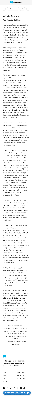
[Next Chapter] (28, 9)
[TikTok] (24, 388)
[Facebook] (7, 388)
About (5, 375)
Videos (5, 381)
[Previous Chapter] (4, 9)
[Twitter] (11, 388)
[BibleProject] (16, 2)
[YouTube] (4, 388)
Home (5, 372)
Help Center (21, 372)
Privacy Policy (21, 375)
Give (4, 378)
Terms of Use (21, 378)
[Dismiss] (4, 392)
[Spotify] (21, 388)
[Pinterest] (18, 388)
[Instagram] (14, 388)
